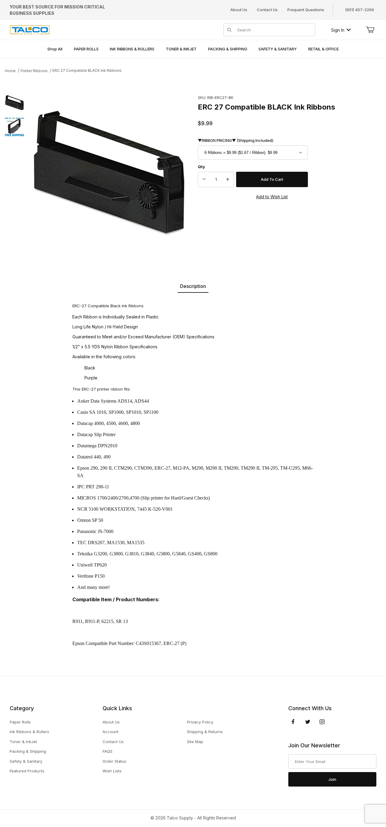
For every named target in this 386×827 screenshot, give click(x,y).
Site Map (195, 741)
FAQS (107, 751)
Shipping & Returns (205, 731)
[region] (14, 172)
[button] (14, 102)
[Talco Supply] (30, 29)
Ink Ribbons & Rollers (29, 731)
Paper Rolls (20, 722)
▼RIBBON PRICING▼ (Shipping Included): (236, 140)
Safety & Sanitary (26, 761)
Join (332, 779)
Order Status (114, 761)
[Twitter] (308, 721)
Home (10, 71)
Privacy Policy (200, 722)
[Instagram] (322, 721)
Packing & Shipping (28, 751)
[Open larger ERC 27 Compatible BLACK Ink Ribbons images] (109, 172)
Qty (201, 166)
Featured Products (27, 770)
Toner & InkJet (23, 741)
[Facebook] (293, 721)
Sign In (337, 30)
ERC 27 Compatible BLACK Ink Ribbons (87, 70)
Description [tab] (193, 286)
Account (111, 731)
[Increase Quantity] (228, 179)
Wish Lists (112, 770)
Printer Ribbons (34, 71)
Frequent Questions (305, 9)
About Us (238, 9)
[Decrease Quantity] (204, 179)
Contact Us (267, 9)
